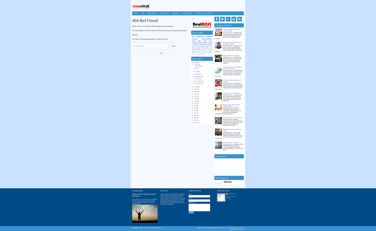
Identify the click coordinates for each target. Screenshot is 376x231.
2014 (195, 96)
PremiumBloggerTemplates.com (235, 228)
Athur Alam (231, 193)
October (197, 78)
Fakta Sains (207, 41)
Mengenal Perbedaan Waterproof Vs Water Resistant (232, 43)
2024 (195, 117)
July (196, 71)
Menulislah (202, 43)
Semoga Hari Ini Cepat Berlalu (231, 93)
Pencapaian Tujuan (197, 49)
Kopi (211, 48)
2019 (195, 108)
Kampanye (195, 43)
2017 (195, 103)
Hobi (193, 48)
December (198, 83)
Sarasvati (199, 54)
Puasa (205, 52)
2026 (195, 122)
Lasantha (222, 228)
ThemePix (205, 228)
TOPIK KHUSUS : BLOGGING (203, 13)
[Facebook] (217, 21)
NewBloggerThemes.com (236, 229)
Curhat (195, 39)
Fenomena (202, 45)
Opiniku (209, 36)
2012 (195, 91)
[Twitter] (223, 21)
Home (135, 13)
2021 (195, 113)
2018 (195, 106)
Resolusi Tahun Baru (202, 51)
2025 (195, 120)
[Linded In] (234, 21)
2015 (195, 98)
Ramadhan (209, 52)
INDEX (196, 68)
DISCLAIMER (198, 66)
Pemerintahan (205, 48)
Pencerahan (207, 39)
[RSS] (240, 21)
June (196, 64)
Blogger (159, 228)
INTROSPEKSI (165, 13)
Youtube (197, 48)
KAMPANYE (175, 13)
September (198, 76)
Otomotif (209, 45)
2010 (195, 87)
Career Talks (196, 41)
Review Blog (194, 54)
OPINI (142, 13)
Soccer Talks (195, 46)
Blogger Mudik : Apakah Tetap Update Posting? (231, 105)
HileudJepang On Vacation (230, 142)
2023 (195, 115)
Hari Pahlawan (199, 52)
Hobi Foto (202, 46)
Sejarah (204, 54)
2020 (195, 110)
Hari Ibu (205, 49)
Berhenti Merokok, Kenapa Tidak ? (232, 118)
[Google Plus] (228, 21)
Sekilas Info (209, 46)
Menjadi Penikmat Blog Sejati (231, 55)
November (198, 81)
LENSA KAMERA (187, 13)
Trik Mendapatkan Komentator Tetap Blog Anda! (231, 30)
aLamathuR (145, 228)
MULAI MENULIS (152, 13)
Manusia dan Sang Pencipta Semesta (144, 195)
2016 (195, 101)
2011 (195, 89)
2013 (195, 94)
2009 (195, 62)
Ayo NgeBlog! (198, 36)
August (197, 74)
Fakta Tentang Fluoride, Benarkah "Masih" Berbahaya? (232, 67)
